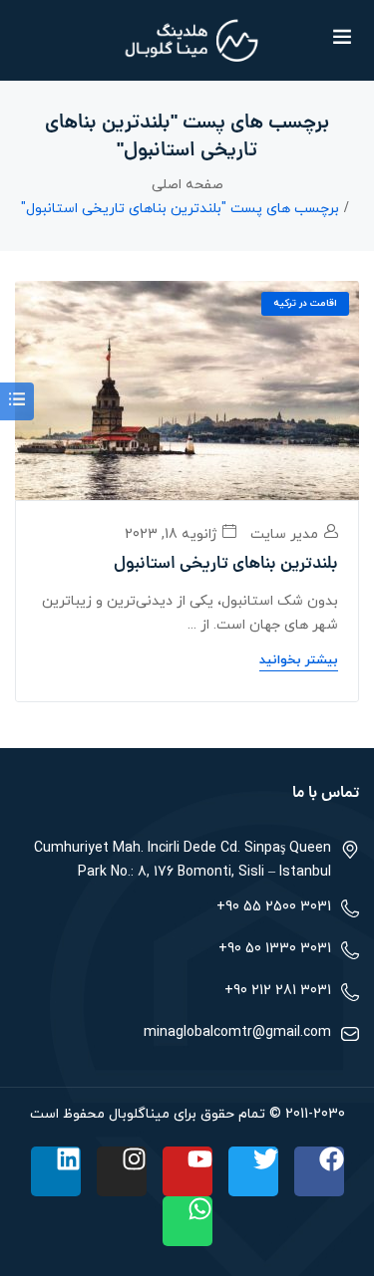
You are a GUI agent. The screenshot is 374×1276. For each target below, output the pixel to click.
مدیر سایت (286, 534)
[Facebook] (319, 1171)
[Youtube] (187, 1171)
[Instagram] (122, 1171)
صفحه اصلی (187, 184)
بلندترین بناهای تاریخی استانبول (226, 565)
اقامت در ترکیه (305, 303)
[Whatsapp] (187, 1221)
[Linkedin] (56, 1171)
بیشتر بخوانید (298, 660)
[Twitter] (253, 1171)
